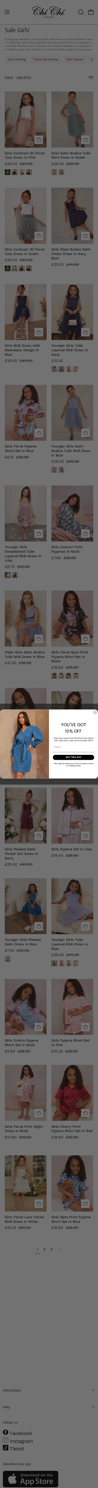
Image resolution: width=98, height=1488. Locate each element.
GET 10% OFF (74, 757)
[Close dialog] (95, 712)
